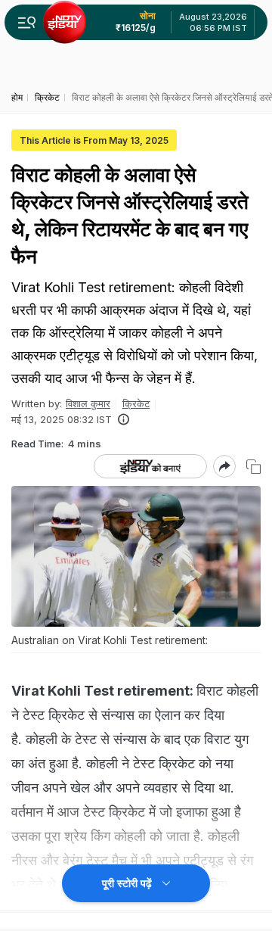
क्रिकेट (136, 403)
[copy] (253, 466)
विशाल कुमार (88, 403)
